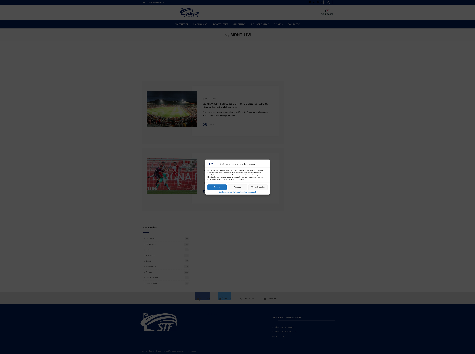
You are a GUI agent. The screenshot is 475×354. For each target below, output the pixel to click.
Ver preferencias (258, 187)
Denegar (237, 187)
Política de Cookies (225, 192)
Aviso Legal (252, 192)
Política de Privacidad (240, 192)
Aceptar (217, 187)
